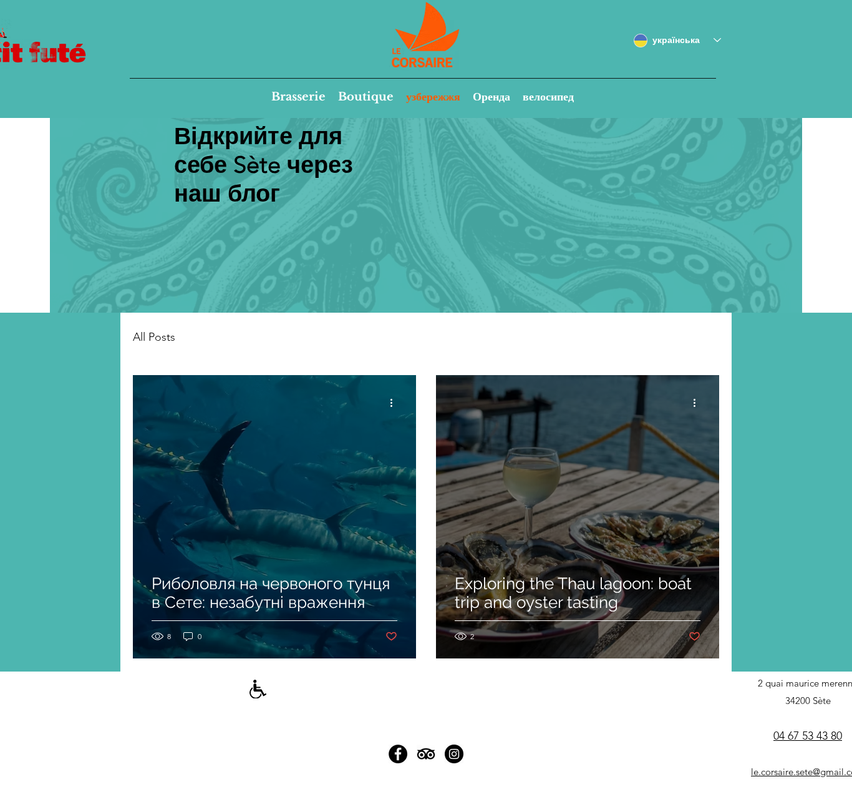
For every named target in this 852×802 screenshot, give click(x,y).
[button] (298, 96)
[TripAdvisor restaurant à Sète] (426, 754)
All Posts (154, 337)
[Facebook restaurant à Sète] (398, 754)
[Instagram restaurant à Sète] (454, 754)
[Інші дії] (395, 402)
